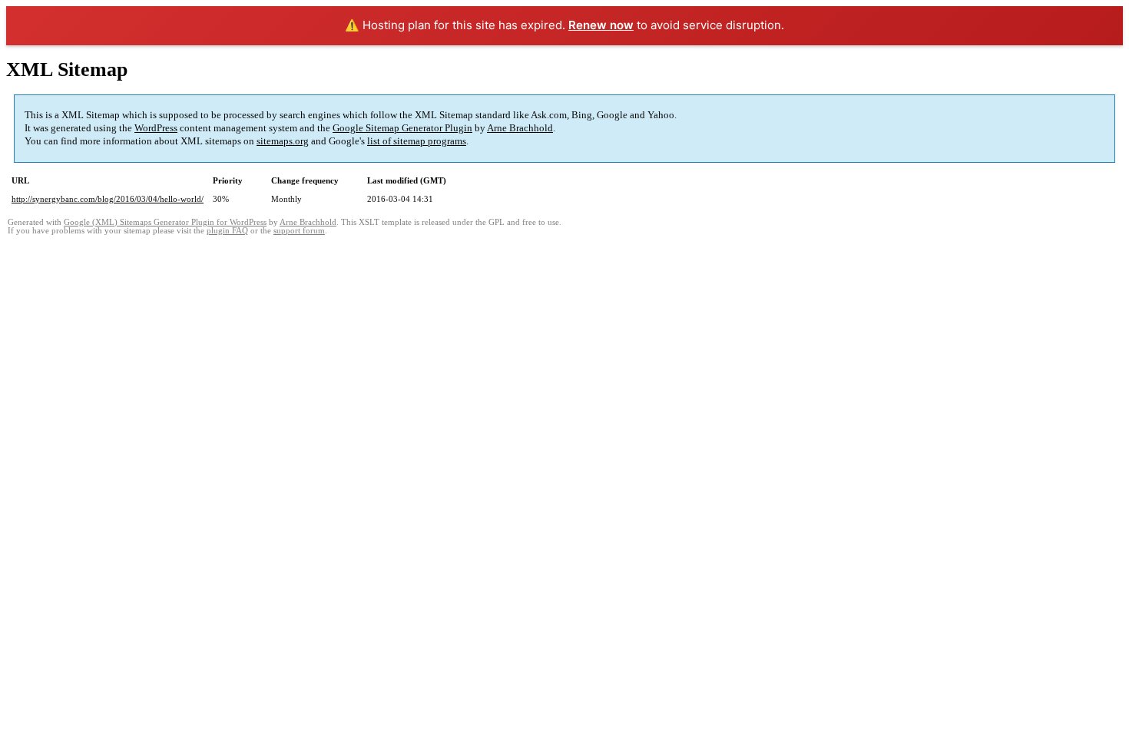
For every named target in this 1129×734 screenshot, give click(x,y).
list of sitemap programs (416, 141)
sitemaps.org (283, 141)
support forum (299, 230)
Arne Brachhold (520, 128)
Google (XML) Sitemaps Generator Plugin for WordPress (165, 222)
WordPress (155, 128)
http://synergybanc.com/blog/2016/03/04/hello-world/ (108, 198)
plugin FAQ (227, 230)
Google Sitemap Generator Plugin (402, 128)
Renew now (601, 25)
